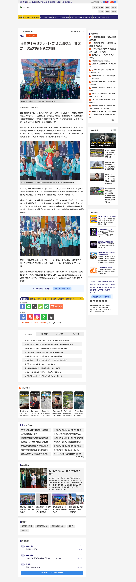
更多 (113, 120)
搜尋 (101, 2)
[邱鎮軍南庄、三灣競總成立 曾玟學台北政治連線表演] (43, 499)
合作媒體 (112, 284)
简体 (21, 2)
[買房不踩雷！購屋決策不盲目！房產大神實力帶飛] (93, 255)
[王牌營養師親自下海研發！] (93, 270)
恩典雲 (101, 11)
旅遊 (54, 17)
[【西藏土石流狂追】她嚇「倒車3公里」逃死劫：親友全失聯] (24, 404)
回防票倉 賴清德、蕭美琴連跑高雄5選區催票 (27, 509)
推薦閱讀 (28, 334)
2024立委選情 (27, 526)
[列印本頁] (46, 306)
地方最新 (60, 334)
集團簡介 (111, 282)
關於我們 (105, 282)
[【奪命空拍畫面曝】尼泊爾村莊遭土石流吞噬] (79, 404)
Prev (82, 298)
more (83, 388)
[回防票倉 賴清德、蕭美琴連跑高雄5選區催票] (27, 499)
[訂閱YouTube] (30, 317)
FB (104, 2)
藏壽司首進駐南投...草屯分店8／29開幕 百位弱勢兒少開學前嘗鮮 (47, 340)
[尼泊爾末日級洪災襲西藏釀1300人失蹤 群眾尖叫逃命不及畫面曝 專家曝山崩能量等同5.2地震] (97, 191)
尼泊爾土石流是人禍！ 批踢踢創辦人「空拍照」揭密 (102, 77)
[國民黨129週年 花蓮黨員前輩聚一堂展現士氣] (60, 499)
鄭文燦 (24, 530)
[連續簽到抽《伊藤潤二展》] (93, 244)
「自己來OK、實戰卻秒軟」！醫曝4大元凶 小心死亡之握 (102, 95)
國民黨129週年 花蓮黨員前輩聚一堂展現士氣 (59, 509)
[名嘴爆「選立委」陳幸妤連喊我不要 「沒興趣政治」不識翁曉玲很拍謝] (97, 177)
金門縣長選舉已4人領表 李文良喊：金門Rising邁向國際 (44, 352)
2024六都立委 (42, 526)
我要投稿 (92, 282)
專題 (37, 17)
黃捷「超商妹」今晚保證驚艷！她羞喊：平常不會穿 (75, 509)
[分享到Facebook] (22, 306)
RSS (111, 2)
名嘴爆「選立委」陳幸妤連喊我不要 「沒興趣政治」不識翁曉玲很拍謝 (110, 178)
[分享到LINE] (28, 306)
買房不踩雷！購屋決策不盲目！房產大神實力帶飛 (107, 254)
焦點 (24, 17)
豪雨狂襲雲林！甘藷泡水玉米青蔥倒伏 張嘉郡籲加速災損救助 (46, 360)
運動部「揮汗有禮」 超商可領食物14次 (103, 111)
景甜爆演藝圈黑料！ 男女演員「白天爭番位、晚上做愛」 (102, 44)
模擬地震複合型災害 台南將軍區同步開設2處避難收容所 (44, 356)
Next (80, 298)
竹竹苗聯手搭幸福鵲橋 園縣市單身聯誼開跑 (40, 364)
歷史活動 (34, 2)
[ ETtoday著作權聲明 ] (54, 323)
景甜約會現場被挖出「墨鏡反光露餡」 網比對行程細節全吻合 (52, 299)
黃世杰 (71, 526)
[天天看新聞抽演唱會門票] (93, 232)
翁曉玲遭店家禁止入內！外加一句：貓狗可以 (102, 89)
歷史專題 (40, 2)
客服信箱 (92, 287)
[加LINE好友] (44, 317)
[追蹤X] (51, 317)
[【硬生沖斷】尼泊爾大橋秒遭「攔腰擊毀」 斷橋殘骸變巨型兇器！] (68, 404)
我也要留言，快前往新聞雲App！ (52, 572)
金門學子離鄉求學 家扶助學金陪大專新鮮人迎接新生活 (43, 376)
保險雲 (108, 11)
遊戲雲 (114, 11)
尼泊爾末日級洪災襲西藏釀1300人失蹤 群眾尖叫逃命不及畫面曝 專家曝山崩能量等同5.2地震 (110, 195)
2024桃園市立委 (58, 526)
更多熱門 (79, 457)
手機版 (25, 2)
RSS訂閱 (92, 293)
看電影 (95, 7)
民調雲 (101, 7)
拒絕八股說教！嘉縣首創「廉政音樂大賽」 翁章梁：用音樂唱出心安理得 (49, 344)
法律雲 (108, 7)
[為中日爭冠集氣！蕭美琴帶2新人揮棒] (33, 478)
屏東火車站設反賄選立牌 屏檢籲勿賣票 (34, 446)
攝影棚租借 (68, 2)
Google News (115, 2)
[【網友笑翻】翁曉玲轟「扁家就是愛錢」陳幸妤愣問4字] (35, 404)
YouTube (106, 2)
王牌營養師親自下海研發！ (105, 268)
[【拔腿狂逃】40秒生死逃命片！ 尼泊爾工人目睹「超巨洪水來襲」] (46, 404)
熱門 (28, 17)
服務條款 (112, 287)
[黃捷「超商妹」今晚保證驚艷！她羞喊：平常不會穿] (76, 499)
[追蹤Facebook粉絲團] (23, 317)
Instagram (97, 301)
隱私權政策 (105, 287)
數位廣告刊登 (60, 2)
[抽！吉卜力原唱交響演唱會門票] (93, 219)
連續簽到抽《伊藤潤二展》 (105, 242)
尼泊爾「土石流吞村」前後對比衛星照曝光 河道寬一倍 (110, 153)
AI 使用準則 (107, 290)
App (29, 2)
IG (108, 2)
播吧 (33, 17)
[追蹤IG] (37, 317)
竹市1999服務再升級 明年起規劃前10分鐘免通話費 (42, 368)
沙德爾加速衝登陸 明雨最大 (100, 61)
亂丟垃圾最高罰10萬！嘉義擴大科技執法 (67, 454)
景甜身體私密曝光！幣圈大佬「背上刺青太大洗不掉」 (102, 71)
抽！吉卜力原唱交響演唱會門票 (107, 216)
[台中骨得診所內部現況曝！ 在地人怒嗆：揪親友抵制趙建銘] (97, 165)
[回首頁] (25, 7)
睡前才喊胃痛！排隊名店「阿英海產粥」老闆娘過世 (102, 83)
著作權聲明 (93, 290)
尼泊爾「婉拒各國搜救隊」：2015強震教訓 (102, 65)
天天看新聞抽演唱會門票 (105, 229)
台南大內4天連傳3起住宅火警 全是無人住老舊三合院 (43, 372)
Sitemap (98, 287)
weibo (113, 2)
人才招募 (98, 282)
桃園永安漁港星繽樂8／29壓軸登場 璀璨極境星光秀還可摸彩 (46, 348)
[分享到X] (34, 306)
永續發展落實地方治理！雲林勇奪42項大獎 (68, 438)
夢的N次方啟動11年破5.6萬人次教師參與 (35, 430)
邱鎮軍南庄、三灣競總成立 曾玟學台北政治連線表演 (43, 509)
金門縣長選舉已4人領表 (29, 434)
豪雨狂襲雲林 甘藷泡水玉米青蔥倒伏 (66, 450)
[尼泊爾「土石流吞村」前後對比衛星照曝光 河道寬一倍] (97, 153)
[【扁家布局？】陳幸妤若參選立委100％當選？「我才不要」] (57, 404)
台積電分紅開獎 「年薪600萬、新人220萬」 (101, 56)
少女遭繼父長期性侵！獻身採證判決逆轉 (102, 115)
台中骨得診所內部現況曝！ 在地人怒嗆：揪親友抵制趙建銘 (110, 165)
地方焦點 (32, 36)
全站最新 (76, 334)
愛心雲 (114, 7)
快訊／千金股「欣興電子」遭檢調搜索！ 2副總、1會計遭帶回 (102, 50)
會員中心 (46, 2)
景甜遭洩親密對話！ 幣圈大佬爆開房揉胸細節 (102, 38)
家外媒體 (52, 2)
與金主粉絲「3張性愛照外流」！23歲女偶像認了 (102, 101)
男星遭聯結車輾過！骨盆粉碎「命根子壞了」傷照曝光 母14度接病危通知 (102, 106)
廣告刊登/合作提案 (95, 284)
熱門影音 (44, 334)
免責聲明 (100, 290)
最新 (20, 17)
